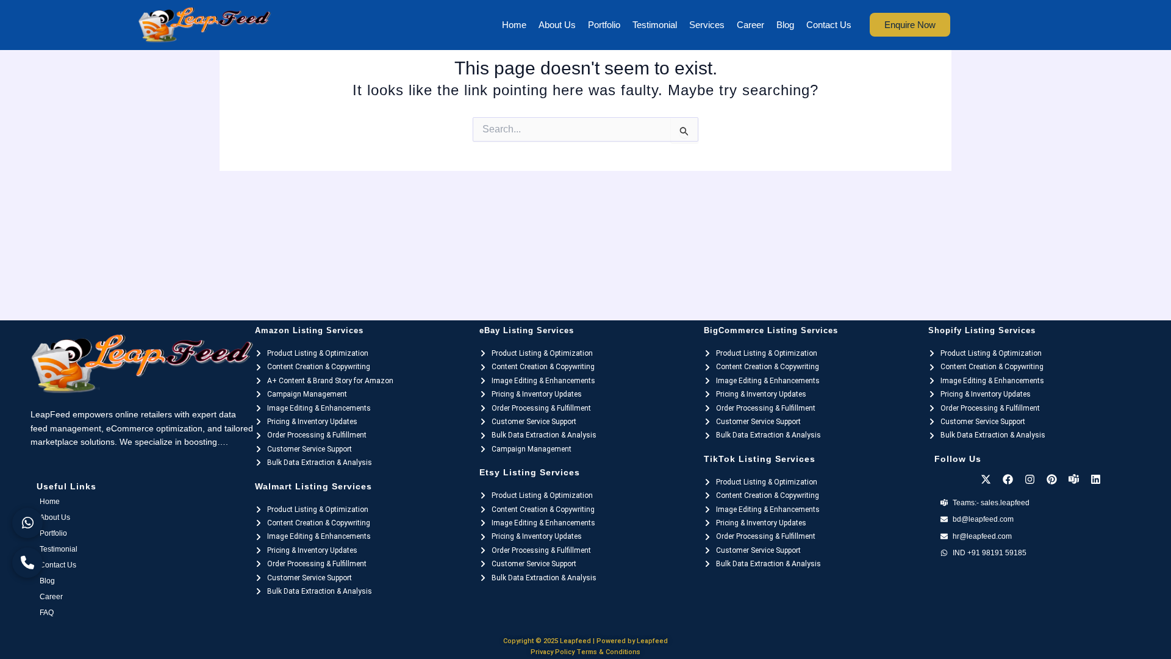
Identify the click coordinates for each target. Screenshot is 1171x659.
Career (750, 25)
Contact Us (828, 25)
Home (514, 25)
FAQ (47, 612)
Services (707, 25)
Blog (785, 25)
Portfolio (604, 25)
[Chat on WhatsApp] (27, 523)
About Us (557, 25)
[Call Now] (27, 562)
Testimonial (654, 25)
